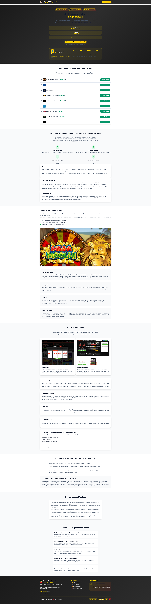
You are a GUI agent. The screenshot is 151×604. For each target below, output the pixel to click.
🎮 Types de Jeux (75, 584)
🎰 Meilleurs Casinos (76, 582)
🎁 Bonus (87, 2)
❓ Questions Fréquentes (77, 588)
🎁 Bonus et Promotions (76, 586)
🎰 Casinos (69, 2)
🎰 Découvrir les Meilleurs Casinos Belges (75, 42)
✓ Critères (76, 2)
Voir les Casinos (107, 2)
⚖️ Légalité (93, 2)
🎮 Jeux (81, 2)
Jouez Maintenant (105, 79)
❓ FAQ (99, 2)
